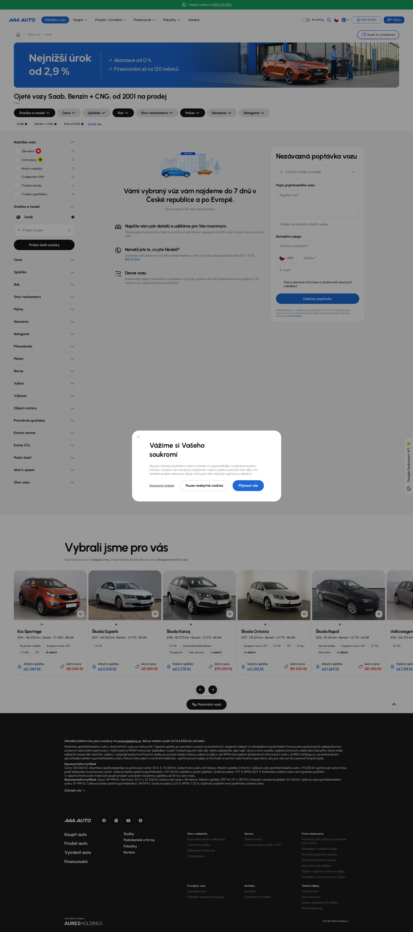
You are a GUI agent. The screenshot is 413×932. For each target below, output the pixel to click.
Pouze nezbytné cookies (204, 485)
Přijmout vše (248, 485)
